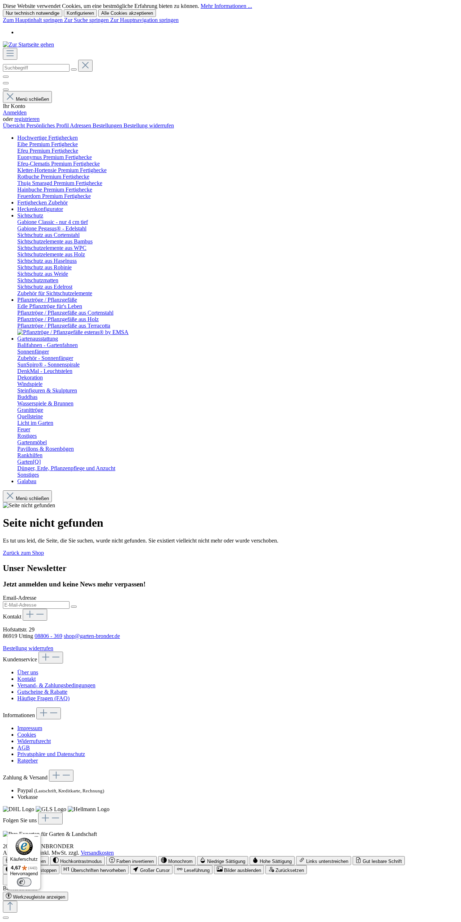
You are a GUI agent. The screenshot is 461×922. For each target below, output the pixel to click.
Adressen (81, 125)
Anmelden (15, 112)
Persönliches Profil (48, 125)
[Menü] (10, 54)
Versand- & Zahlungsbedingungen (56, 685)
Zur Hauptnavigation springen (144, 20)
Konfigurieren (80, 13)
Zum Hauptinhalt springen (33, 20)
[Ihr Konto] (6, 90)
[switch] (77, 860)
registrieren (27, 119)
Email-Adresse (19, 598)
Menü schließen (32, 99)
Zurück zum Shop (23, 553)
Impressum (29, 728)
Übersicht (14, 125)
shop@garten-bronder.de (92, 636)
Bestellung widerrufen (149, 125)
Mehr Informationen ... (226, 6)
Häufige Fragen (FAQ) (43, 698)
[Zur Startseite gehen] (28, 44)
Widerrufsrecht (34, 741)
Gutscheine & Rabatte (42, 692)
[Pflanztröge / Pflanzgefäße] (73, 332)
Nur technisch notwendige (32, 13)
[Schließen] (6, 918)
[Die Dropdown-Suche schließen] (85, 66)
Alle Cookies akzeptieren (127, 13)
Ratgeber (27, 760)
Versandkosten (97, 853)
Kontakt (26, 679)
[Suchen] (74, 69)
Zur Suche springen (87, 20)
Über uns (27, 672)
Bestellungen (108, 125)
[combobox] (36, 68)
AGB (23, 748)
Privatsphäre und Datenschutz (51, 754)
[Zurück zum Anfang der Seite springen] (10, 907)
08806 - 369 (48, 636)
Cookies (26, 735)
